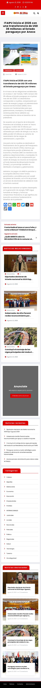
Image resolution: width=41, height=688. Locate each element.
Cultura (9, 477)
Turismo (9, 553)
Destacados (8, 70)
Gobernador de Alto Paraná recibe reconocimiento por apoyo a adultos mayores (18, 314)
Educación (10, 496)
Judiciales (10, 515)
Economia (19, 70)
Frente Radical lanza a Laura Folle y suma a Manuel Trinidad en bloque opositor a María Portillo (20, 228)
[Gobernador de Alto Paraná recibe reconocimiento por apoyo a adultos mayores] (20, 301)
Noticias (12, 684)
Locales (9, 520)
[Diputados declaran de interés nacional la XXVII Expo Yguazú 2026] (20, 264)
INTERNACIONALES (12, 511)
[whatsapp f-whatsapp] (21, 7)
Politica (9, 534)
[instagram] (23, 7)
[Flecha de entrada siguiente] (36, 237)
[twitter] (18, 7)
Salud (9, 544)
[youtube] (26, 7)
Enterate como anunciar (20, 396)
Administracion (30, 684)
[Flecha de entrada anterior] (36, 227)
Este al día (8, 74)
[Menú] (3, 13)
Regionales (10, 539)
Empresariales (11, 501)
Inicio (5, 684)
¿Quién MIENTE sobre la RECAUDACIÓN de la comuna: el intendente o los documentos (18, 238)
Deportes (9, 482)
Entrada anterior (10, 224)
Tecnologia (10, 549)
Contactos (20, 684)
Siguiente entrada (10, 234)
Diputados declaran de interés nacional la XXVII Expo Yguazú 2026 (18, 278)
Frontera (9, 506)
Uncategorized (11, 558)
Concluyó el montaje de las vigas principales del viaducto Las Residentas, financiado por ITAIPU (19, 350)
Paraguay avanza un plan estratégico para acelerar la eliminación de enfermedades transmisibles (20, 452)
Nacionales (10, 525)
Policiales (10, 530)
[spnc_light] (38, 13)
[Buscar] (34, 13)
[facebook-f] (15, 7)
